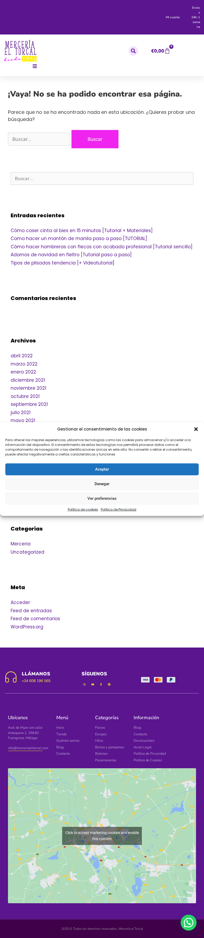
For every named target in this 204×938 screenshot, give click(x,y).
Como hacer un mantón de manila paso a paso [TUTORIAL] (79, 238)
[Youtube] (93, 684)
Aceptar (102, 469)
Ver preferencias (102, 498)
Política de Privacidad (118, 509)
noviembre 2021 (28, 388)
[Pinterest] (109, 684)
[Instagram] (84, 684)
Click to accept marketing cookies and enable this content (102, 836)
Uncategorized (27, 552)
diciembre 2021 (28, 380)
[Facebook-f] (101, 684)
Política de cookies (83, 509)
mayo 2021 (23, 420)
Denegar (102, 483)
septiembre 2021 (29, 404)
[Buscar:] (39, 139)
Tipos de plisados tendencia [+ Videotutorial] (63, 263)
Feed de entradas (31, 610)
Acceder (20, 602)
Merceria (21, 544)
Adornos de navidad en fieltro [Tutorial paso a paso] (71, 254)
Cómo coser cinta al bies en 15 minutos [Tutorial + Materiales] (82, 230)
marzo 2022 (24, 364)
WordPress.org (27, 627)
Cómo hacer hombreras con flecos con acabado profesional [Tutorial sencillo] (102, 247)
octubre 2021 (25, 396)
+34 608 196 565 (36, 680)
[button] (196, 429)
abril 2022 (22, 356)
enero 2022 (23, 372)
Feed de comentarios (35, 618)
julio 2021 (21, 412)
